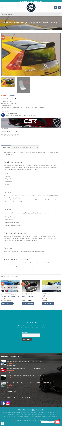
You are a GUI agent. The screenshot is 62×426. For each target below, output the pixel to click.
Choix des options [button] (28, 303)
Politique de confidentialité (24, 416)
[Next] (57, 54)
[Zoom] (3, 74)
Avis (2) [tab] (36, 147)
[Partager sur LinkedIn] (17, 135)
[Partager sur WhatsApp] (2, 135)
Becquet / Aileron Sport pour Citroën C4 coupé (49, 295)
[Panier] (59, 7)
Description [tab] (6, 147)
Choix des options (7, 303)
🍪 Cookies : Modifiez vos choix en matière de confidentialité (31, 420)
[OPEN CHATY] (57, 422)
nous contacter (37, 267)
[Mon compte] (55, 7)
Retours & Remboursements (39, 416)
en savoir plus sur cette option (34, 202)
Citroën (27, 26)
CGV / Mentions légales (9, 416)
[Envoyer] (58, 14)
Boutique (19, 26)
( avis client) (11, 95)
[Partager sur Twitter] (8, 135)
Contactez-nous (31, 418)
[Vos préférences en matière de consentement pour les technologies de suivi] (2, 423)
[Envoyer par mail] (11, 135)
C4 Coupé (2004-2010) (39, 26)
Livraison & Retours (53, 416)
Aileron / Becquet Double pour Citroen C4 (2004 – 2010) (30, 295)
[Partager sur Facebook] (5, 135)
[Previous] (4, 54)
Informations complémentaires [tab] (22, 147)
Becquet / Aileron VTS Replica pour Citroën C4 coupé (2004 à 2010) (10, 295)
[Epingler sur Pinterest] (14, 135)
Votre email (25, 332)
